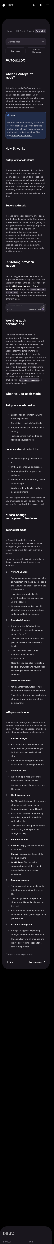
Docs (9, 31)
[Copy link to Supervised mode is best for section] (42, 449)
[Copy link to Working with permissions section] (45, 321)
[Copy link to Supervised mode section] (29, 206)
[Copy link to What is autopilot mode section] (45, 74)
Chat (29, 31)
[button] (26, 307)
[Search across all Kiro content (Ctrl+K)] (34, 5)
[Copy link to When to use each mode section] (44, 394)
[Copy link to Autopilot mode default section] (37, 160)
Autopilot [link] (40, 31)
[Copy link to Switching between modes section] (45, 262)
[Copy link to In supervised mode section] (32, 712)
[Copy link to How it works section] (29, 149)
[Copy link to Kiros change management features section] (45, 515)
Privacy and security (21, 135)
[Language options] (41, 5)
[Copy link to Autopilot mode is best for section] (39, 405)
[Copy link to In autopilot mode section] (30, 530)
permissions (32, 338)
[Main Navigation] (48, 5)
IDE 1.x (19, 31)
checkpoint (16, 666)
